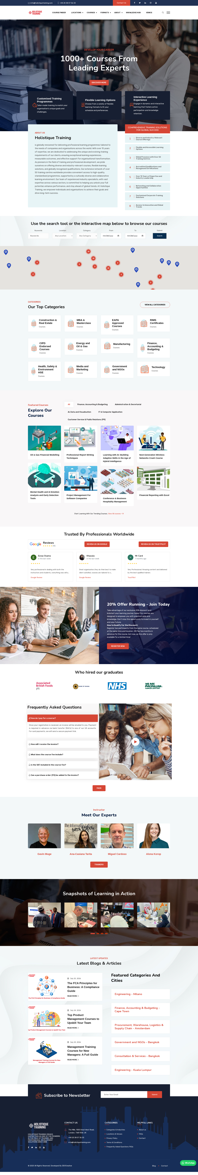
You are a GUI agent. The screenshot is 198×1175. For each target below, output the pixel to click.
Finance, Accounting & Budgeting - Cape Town (137, 1012)
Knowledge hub (133, 13)
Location (62, 231)
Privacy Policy (111, 1141)
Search (159, 236)
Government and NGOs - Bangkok (137, 1045)
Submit (159, 231)
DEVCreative (67, 1169)
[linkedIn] (145, 3)
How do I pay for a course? (43, 721)
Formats (104, 13)
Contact (142, 1141)
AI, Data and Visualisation (79, 412)
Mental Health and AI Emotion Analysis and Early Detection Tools (44, 495)
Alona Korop (94, 857)
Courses (91, 13)
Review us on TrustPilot (153, 544)
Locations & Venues (114, 1137)
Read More (72, 999)
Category (87, 231)
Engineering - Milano (128, 997)
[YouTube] (156, 3)
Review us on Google (97, 544)
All (69, 404)
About (117, 13)
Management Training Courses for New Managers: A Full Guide (82, 1053)
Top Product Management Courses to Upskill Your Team (83, 1022)
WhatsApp (190, 1163)
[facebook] (135, 3)
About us (142, 1133)
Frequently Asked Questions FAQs (119, 1150)
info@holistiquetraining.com (41, 3)
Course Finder (59, 13)
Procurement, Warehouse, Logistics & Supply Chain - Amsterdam (139, 1029)
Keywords (38, 231)
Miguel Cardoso (58, 857)
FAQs (99, 791)
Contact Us (121, 3)
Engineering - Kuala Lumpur (133, 1073)
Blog (154, 1169)
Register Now (118, 649)
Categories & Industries (115, 1133)
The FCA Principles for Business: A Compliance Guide (83, 990)
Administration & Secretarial (128, 404)
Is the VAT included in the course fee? (48, 768)
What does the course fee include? (47, 758)
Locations (76, 13)
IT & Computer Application (110, 412)
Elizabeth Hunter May (167, 857)
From (111, 231)
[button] (9, 266)
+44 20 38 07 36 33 (68, 3)
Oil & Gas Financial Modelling (44, 455)
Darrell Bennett (131, 857)
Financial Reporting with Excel (154, 495)
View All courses (114, 514)
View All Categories (155, 305)
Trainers (99, 868)
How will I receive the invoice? (44, 747)
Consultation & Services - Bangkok (137, 1059)
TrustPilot (35, 577)
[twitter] (140, 3)
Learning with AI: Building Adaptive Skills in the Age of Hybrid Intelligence (117, 458)
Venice (149, 13)
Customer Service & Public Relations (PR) (87, 419)
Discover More (99, 82)
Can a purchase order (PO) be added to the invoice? (55, 778)
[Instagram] (151, 3)
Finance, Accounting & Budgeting (92, 404)
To (135, 231)
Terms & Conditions (114, 1146)
